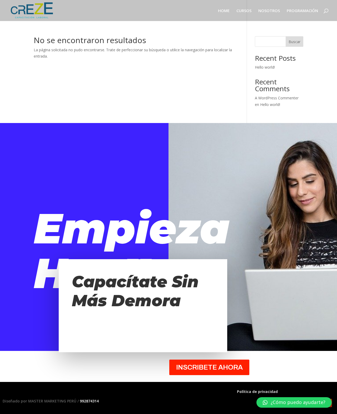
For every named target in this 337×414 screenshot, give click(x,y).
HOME (224, 11)
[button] (294, 402)
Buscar (294, 41)
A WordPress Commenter (277, 97)
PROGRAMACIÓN (302, 11)
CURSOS (243, 11)
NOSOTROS (269, 11)
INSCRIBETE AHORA (209, 367)
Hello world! (265, 67)
